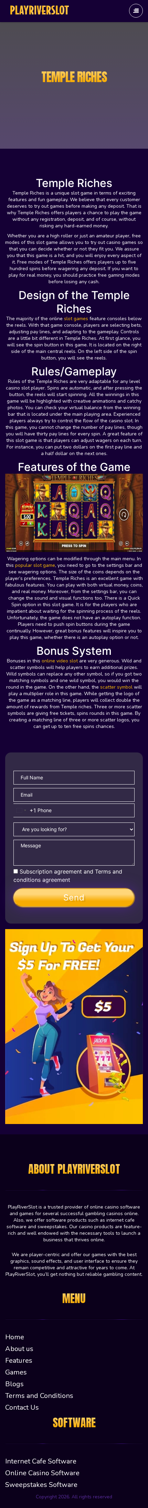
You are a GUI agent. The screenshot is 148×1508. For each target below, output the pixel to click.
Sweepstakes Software (41, 1484)
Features (18, 1360)
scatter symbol (116, 687)
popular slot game (35, 565)
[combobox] (25, 810)
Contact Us (22, 1407)
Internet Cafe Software (40, 1461)
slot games (76, 318)
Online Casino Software (42, 1473)
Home (14, 1337)
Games (16, 1372)
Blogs (14, 1384)
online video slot (60, 661)
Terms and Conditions (39, 1395)
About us (19, 1348)
